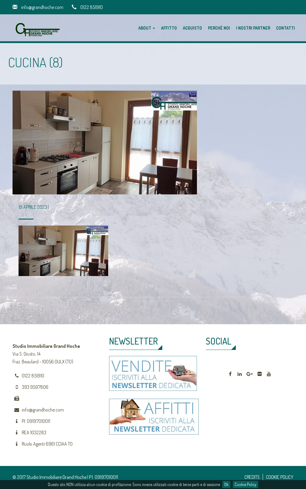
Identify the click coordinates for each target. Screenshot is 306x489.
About (145, 28)
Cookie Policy (245, 484)
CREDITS (252, 477)
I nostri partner (253, 28)
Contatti (285, 28)
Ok (226, 484)
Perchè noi (219, 28)
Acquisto (192, 28)
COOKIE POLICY (279, 477)
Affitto (169, 28)
